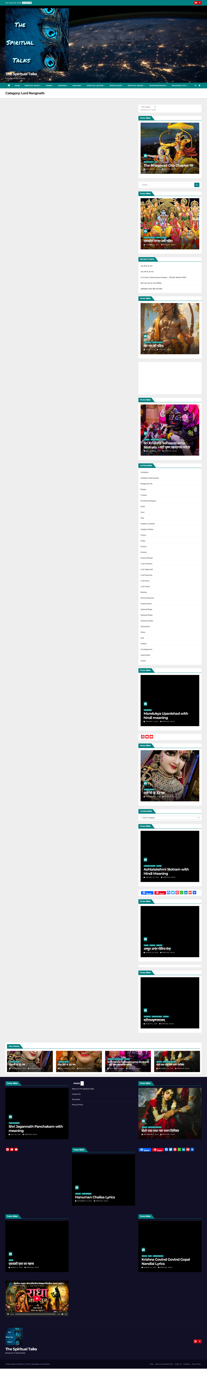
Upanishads (145, 655)
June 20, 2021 (151, 244)
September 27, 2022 (154, 169)
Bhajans (77, 86)
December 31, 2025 (18, 1068)
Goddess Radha (147, 529)
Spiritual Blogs (32, 86)
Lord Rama (147, 342)
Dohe (143, 506)
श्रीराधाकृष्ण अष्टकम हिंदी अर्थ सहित (164, 1020)
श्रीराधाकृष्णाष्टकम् (154, 793)
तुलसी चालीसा (83, 1197)
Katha (143, 541)
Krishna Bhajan (147, 558)
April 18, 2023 (151, 877)
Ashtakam (144, 472)
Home (17, 86)
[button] (195, 85)
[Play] (8, 1314)
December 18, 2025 (166, 1068)
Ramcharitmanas (157, 86)
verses (143, 661)
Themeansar (46, 1364)
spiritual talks (171, 169)
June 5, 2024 (151, 349)
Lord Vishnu (145, 586)
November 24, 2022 (84, 1201)
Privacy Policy (77, 1105)
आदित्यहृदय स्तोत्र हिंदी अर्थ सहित (152, 289)
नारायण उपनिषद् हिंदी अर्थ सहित (161, 718)
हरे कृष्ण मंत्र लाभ (151, 1131)
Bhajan (143, 489)
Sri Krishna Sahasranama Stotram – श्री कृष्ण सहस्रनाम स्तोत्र (164, 277)
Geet (142, 512)
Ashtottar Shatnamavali (150, 478)
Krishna (161, 157)
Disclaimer (76, 1099)
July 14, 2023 (149, 1267)
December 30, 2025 (67, 1068)
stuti (142, 638)
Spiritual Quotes (95, 86)
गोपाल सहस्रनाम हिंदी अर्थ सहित (162, 447)
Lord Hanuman (146, 564)
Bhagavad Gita (179, 86)
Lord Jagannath (147, 569)
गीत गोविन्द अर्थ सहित (154, 1264)
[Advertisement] (170, 378)
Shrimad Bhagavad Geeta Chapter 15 (165, 163)
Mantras (62, 86)
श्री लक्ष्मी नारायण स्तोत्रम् (159, 873)
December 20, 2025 (117, 1068)
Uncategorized (146, 649)
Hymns (49, 86)
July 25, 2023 (16, 1134)
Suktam (144, 644)
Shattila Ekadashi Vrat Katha (32, 1264)
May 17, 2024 (151, 1024)
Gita (156, 157)
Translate (153, 109)
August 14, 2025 (152, 952)
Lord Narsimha (146, 575)
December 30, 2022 (153, 721)
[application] (37, 1298)
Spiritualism (116, 86)
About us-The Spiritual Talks (83, 1089)
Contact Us (76, 1094)
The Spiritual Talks (21, 74)
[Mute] (62, 1314)
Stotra (155, 342)
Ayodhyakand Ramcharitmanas (170, 241)
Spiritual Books (136, 86)
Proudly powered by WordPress (15, 1364)
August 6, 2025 (150, 1134)
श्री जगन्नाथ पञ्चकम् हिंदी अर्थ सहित (29, 1131)
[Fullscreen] (66, 1314)
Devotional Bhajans (148, 501)
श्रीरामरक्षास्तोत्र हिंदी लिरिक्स (160, 346)
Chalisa (144, 495)
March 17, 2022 (17, 1267)
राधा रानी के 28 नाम (147, 272)
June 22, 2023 (151, 451)
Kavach (144, 546)
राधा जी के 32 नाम (146, 266)
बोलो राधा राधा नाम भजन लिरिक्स (151, 283)
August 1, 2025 (152, 796)
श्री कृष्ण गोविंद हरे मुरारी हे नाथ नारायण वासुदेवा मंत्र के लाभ (166, 946)
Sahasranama (155, 443)
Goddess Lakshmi (148, 524)
